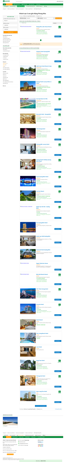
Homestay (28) (5, 77)
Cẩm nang (38, 4)
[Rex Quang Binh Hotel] (28, 227)
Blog (46, 6)
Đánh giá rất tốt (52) (6, 41)
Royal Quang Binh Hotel (42, 176)
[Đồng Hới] (10, 424)
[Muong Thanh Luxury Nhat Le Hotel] (28, 86)
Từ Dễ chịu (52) (5, 59)
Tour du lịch (17, 4)
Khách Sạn (25, 4)
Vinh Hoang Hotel (40, 129)
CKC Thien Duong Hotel (42, 289)
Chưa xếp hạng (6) (6, 67)
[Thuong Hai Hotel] (28, 380)
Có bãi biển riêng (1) (6, 38)
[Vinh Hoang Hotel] (28, 133)
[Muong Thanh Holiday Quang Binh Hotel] (28, 164)
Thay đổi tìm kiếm (59, 409)
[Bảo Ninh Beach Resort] (28, 274)
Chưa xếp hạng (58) (6, 69)
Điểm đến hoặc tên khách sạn (10, 18)
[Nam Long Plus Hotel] (28, 396)
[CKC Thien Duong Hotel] (28, 293)
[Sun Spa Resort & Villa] (28, 103)
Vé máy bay (32, 4)
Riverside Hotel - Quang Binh (43, 114)
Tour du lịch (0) (12, 6)
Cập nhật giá (59, 18)
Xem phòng (57, 36)
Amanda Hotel (40, 304)
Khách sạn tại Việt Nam (10, 8)
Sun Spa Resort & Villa (41, 98)
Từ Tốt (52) (5, 57)
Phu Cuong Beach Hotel (42, 333)
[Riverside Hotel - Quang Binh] (28, 119)
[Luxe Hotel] (28, 351)
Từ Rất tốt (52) (5, 56)
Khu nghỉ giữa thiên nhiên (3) (8, 81)
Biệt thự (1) (5, 78)
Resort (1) (4, 74)
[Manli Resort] (28, 324)
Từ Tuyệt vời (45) (6, 54)
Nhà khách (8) (5, 83)
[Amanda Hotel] (28, 309)
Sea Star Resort (40, 191)
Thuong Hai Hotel (40, 376)
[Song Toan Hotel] (28, 365)
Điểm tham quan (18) (31, 6)
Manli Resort (39, 320)
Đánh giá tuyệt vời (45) (7, 39)
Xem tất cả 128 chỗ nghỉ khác (41, 405)
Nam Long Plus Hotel (41, 391)
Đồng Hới (10, 4)
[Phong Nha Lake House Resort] (28, 26)
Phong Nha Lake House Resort (44, 26)
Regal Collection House (42, 263)
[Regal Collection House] (28, 263)
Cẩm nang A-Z (40, 6)
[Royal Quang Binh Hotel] (28, 181)
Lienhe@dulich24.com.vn (23, 443)
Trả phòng (6, 27)
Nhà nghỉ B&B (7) (6, 80)
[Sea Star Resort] (28, 196)
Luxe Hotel (39, 347)
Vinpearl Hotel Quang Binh (43, 51)
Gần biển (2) (5, 36)
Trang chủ (4, 8)
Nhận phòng (7, 23)
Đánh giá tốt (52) (6, 42)
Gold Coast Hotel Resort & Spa (44, 66)
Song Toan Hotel (40, 360)
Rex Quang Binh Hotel (41, 222)
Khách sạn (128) (21, 6)
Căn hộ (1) (4, 76)
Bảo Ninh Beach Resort (42, 274)
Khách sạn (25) (5, 73)
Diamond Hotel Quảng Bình (43, 249)
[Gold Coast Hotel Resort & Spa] (28, 70)
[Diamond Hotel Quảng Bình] (28, 254)
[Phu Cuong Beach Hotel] (28, 338)
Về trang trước (41, 437)
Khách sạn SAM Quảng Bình (43, 236)
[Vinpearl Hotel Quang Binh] (28, 51)
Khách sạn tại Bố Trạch (28, 8)
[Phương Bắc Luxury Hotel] (28, 149)
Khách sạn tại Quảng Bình (20, 8)
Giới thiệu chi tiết (10, 454)
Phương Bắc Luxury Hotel (42, 144)
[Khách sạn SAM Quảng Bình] (28, 241)
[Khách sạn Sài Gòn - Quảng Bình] (28, 206)
